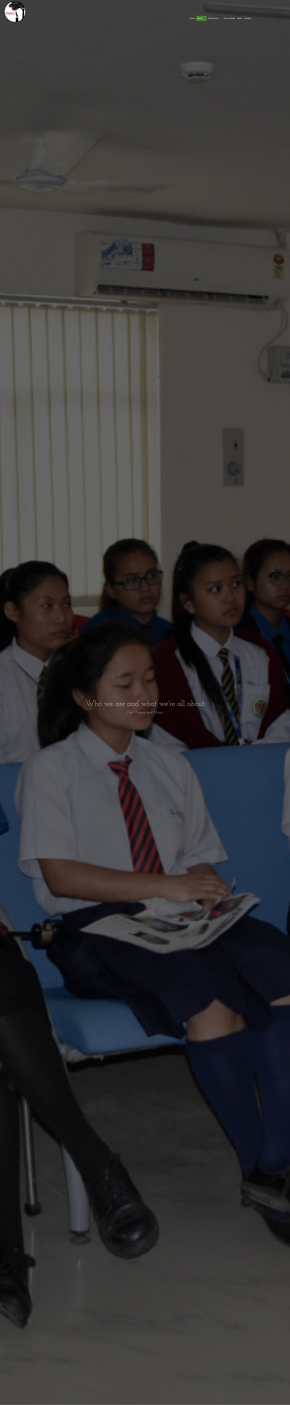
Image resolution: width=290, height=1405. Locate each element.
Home (192, 18)
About (200, 18)
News (239, 18)
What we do (213, 18)
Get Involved (229, 18)
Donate (247, 18)
